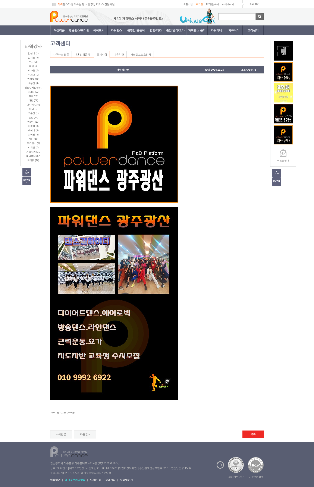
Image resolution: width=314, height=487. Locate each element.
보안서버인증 (236, 476)
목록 (253, 434)
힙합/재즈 (156, 30)
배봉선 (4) (33, 83)
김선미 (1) (33, 53)
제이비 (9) (33, 130)
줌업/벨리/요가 (175, 30)
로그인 (199, 4)
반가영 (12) (33, 79)
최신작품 (59, 30)
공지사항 (102, 54)
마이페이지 (228, 4)
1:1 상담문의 (83, 54)
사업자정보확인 (128, 468)
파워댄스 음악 (197, 30)
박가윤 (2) (33, 70)
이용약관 (119, 54)
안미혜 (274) (33, 104)
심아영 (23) (33, 92)
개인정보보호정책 (141, 54)
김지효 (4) (33, 57)
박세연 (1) (33, 74)
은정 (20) (33, 117)
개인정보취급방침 (75, 479)
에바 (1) (33, 109)
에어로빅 (98, 30)
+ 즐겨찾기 (253, 4)
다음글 (84, 434)
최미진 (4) (33, 134)
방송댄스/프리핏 (79, 30)
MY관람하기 (212, 4)
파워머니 (216, 30)
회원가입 (188, 4)
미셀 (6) (33, 66)
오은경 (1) (33, 113)
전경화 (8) (33, 126)
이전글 (62, 434)
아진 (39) (33, 100)
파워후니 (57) (33, 156)
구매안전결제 (256, 476)
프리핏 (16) (33, 160)
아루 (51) (33, 96)
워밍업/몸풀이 (136, 30)
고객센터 (253, 30)
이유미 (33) (33, 121)
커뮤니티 (233, 30)
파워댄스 (116, 30)
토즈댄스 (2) (33, 143)
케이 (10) (33, 139)
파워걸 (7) (33, 147)
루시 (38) (33, 62)
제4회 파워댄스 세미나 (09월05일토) (123, 18)
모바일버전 (126, 479)
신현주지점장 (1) (33, 87)
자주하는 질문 (61, 54)
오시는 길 (95, 479)
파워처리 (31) (33, 151)
